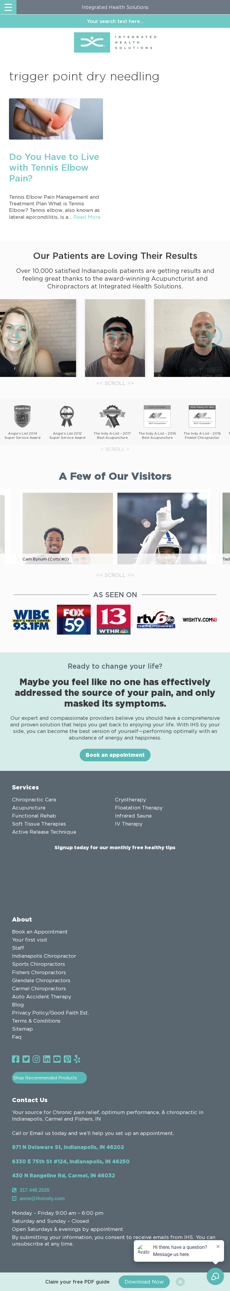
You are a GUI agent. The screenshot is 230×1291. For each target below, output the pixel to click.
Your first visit (29, 939)
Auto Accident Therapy (41, 996)
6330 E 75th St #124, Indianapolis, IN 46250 (71, 1161)
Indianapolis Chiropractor (44, 956)
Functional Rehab (34, 815)
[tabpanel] (115, 338)
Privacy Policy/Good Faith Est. (50, 1012)
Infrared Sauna (133, 815)
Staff (18, 948)
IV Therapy (129, 823)
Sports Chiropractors (38, 964)
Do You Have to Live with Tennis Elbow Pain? (54, 167)
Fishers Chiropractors (39, 972)
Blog (18, 1004)
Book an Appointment (40, 931)
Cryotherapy (130, 799)
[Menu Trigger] (8, 7)
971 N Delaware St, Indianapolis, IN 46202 (68, 1147)
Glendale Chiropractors (41, 980)
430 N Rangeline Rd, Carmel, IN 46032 (63, 1175)
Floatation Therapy (139, 807)
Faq (17, 1037)
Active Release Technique (44, 832)
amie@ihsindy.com (42, 1198)
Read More (87, 217)
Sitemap (22, 1029)
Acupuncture (29, 807)
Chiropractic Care (34, 799)
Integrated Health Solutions (115, 7)
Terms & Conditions (36, 1020)
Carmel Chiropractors (39, 988)
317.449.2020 (34, 1190)
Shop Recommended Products (45, 1077)
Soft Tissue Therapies (39, 823)
